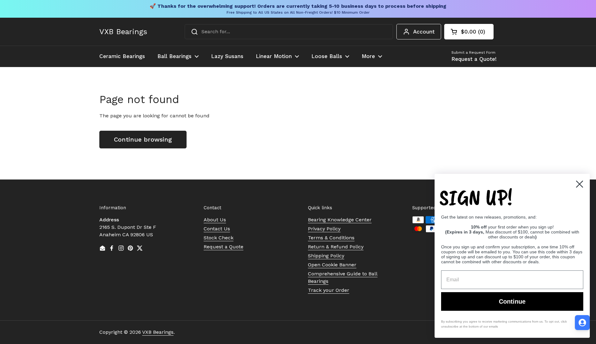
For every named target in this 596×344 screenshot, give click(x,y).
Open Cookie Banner (332, 265)
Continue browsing (143, 139)
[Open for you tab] (582, 322)
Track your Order (328, 290)
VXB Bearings (123, 31)
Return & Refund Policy (335, 247)
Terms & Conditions (331, 238)
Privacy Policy (324, 229)
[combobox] (289, 31)
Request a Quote (223, 247)
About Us (215, 220)
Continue (512, 301)
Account (424, 32)
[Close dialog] (579, 184)
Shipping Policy (326, 256)
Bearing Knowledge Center (340, 220)
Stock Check (218, 238)
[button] (469, 31)
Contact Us (217, 229)
